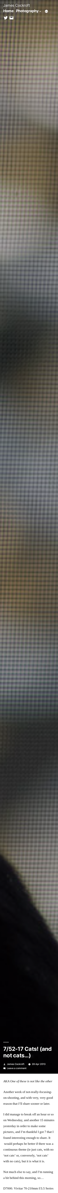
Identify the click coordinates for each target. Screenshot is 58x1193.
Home (8, 11)
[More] (46, 11)
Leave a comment (16, 1068)
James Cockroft (16, 5)
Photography (27, 11)
